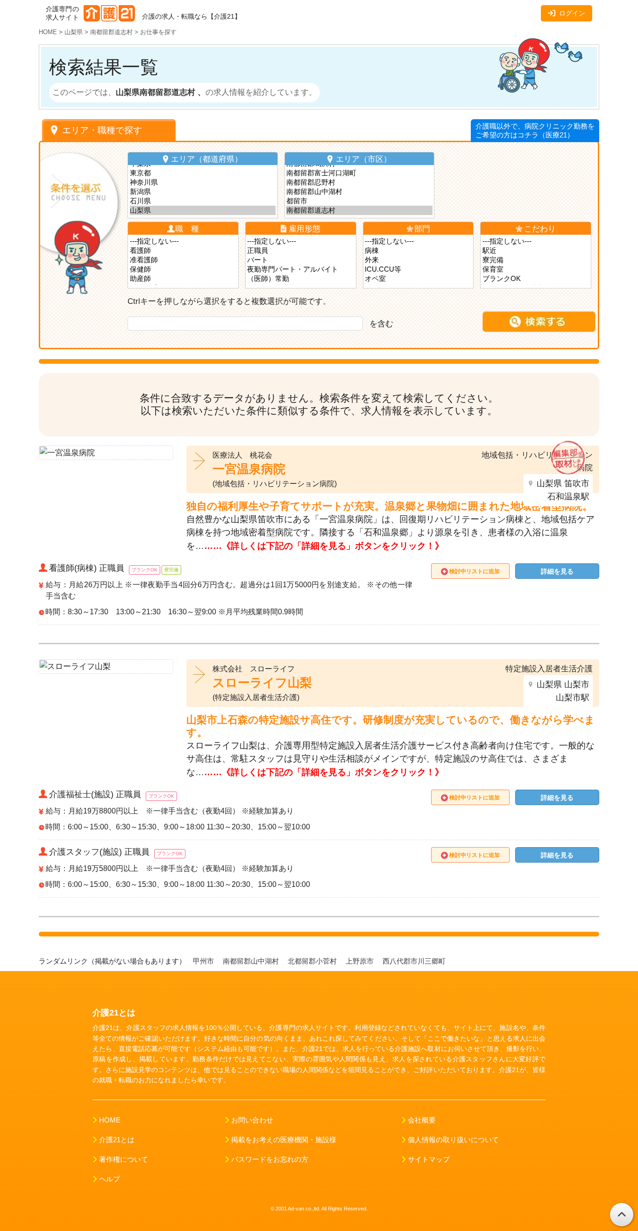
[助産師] (183, 278)
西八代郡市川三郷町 (415, 961)
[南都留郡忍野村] (359, 182)
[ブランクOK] (535, 278)
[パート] (300, 260)
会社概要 (422, 1120)
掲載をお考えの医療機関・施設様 (283, 1140)
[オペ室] (418, 278)
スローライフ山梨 (262, 683)
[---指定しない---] (183, 241)
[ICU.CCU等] (418, 269)
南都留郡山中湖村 (252, 961)
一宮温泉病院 (249, 469)
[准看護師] (183, 260)
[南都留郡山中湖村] (359, 191)
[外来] (418, 260)
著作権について (123, 1159)
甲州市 (204, 961)
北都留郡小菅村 (313, 961)
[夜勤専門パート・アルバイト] (300, 269)
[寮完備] (535, 260)
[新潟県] (203, 191)
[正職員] (300, 250)
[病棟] (418, 250)
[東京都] (203, 173)
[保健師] (183, 269)
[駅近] (535, 250)
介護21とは (117, 1140)
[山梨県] (203, 210)
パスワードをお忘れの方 (269, 1159)
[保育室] (535, 269)
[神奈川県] (203, 182)
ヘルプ (109, 1179)
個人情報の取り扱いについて (453, 1140)
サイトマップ (429, 1159)
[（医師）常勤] (300, 278)
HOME (110, 1120)
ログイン (572, 13)
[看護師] (183, 250)
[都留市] (359, 201)
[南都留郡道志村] (359, 210)
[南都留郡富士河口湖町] (359, 173)
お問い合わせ (252, 1120)
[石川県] (203, 201)
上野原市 (361, 961)
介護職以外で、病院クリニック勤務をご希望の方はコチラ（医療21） (535, 130)
